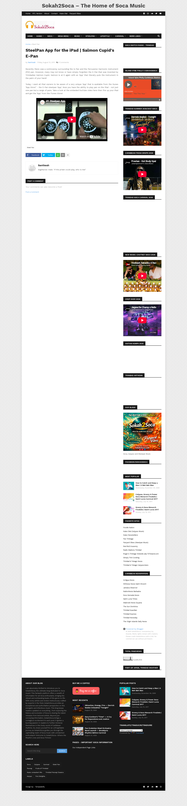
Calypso (37, 764)
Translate (140, 733)
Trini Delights (40, 776)
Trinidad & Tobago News (132, 561)
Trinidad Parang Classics (55, 772)
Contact (54, 13)
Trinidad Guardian (130, 610)
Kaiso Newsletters (130, 535)
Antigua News (128, 580)
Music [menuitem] (77, 36)
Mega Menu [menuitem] (63, 36)
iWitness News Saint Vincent (134, 584)
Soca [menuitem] (49, 36)
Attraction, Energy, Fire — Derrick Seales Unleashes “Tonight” (99, 706)
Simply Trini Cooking (131, 558)
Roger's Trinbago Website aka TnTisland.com (141, 554)
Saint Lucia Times (130, 599)
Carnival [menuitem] (119, 36)
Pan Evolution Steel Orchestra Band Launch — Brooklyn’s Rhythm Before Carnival (98, 730)
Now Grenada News (131, 595)
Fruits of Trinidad (41, 768)
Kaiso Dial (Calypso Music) (133, 531)
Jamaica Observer (130, 588)
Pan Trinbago (128, 539)
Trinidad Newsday (130, 618)
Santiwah (43, 165)
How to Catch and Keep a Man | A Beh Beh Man (147, 484)
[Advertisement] (115, 24)
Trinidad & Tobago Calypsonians (135, 565)
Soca (29, 764)
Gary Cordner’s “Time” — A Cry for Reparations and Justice (98, 718)
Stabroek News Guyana (132, 603)
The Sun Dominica (130, 606)
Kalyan (29, 776)
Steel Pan (36, 44)
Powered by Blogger (134, 629)
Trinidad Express (129, 614)
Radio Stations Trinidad (132, 550)
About (46, 13)
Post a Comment (32, 192)
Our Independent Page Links (84, 747)
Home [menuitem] (30, 36)
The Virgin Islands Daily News (135, 621)
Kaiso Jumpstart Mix (34, 772)
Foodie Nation (128, 527)
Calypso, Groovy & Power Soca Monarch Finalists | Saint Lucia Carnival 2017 (147, 496)
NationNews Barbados (132, 591)
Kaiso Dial (63, 13)
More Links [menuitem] (135, 36)
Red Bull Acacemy (130, 546)
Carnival (46, 764)
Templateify (40, 787)
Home (28, 13)
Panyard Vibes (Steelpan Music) (135, 542)
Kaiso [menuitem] (39, 36)
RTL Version (37, 13)
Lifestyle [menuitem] (105, 36)
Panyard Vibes (75, 13)
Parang (29, 768)
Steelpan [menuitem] (90, 36)
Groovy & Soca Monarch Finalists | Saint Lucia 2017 (147, 508)
